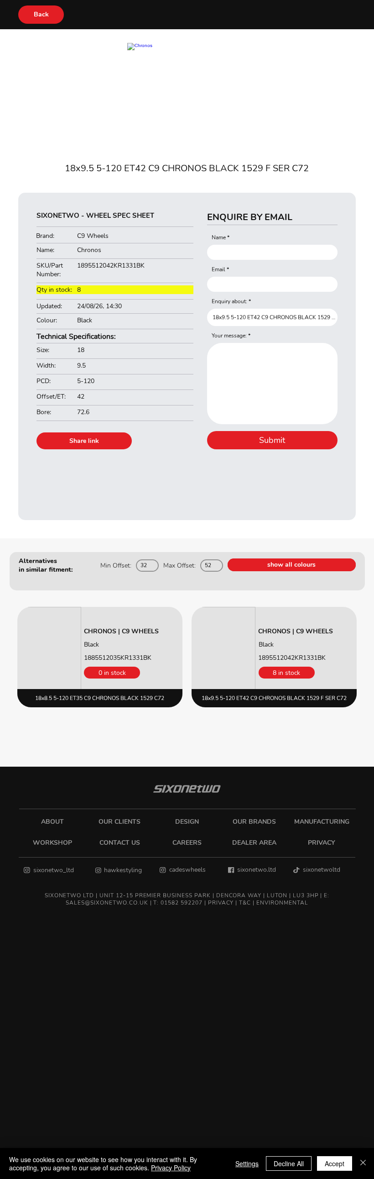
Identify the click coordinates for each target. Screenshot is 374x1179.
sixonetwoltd (321, 869)
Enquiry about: (229, 301)
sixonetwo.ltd (256, 869)
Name (219, 237)
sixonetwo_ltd (53, 870)
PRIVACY (221, 902)
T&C (245, 902)
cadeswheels (187, 869)
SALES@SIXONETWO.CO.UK (107, 902)
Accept (334, 1163)
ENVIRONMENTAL (282, 902)
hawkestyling (123, 870)
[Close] (363, 1163)
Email (218, 269)
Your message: (229, 335)
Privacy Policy (171, 1167)
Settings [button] (247, 1163)
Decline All (289, 1163)
